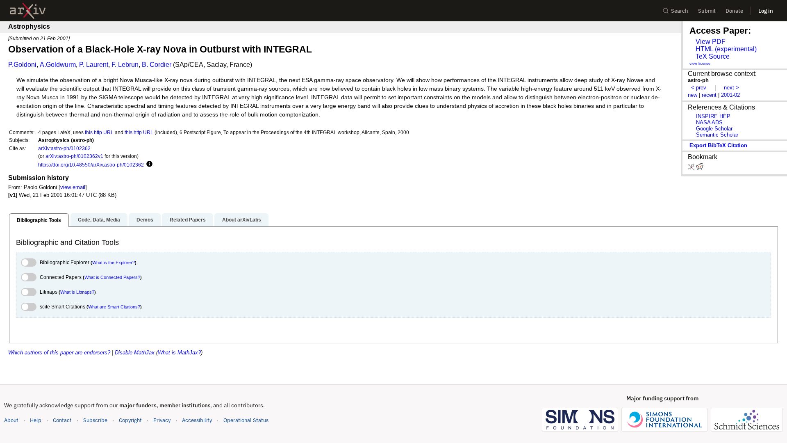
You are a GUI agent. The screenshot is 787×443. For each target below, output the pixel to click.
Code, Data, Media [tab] (99, 220)
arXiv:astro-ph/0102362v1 (74, 156)
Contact (62, 420)
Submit (707, 10)
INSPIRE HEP (713, 116)
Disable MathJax (135, 352)
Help (35, 420)
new (692, 95)
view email (72, 187)
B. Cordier (156, 64)
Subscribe (95, 420)
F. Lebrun (125, 64)
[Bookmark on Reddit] (699, 168)
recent (709, 95)
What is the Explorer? (113, 262)
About (11, 420)
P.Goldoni (22, 64)
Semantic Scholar (717, 135)
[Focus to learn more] (148, 164)
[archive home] (27, 11)
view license (699, 64)
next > (731, 87)
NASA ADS (709, 122)
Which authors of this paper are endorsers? (59, 352)
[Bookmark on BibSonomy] (692, 168)
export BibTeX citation (718, 145)
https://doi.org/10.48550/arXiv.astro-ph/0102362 (91, 164)
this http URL (99, 132)
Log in (765, 10)
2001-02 (730, 95)
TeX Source (713, 56)
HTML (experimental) (726, 49)
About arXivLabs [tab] (241, 220)
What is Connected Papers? (112, 277)
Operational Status (245, 420)
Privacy (162, 420)
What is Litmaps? (77, 292)
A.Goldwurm (58, 64)
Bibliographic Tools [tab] (39, 220)
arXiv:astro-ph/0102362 (64, 148)
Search (679, 10)
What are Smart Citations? (114, 306)
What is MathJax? (179, 352)
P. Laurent (93, 64)
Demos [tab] (144, 220)
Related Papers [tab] (188, 220)
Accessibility (197, 420)
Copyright (130, 420)
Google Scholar (714, 129)
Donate (734, 10)
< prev (698, 87)
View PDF (711, 41)
